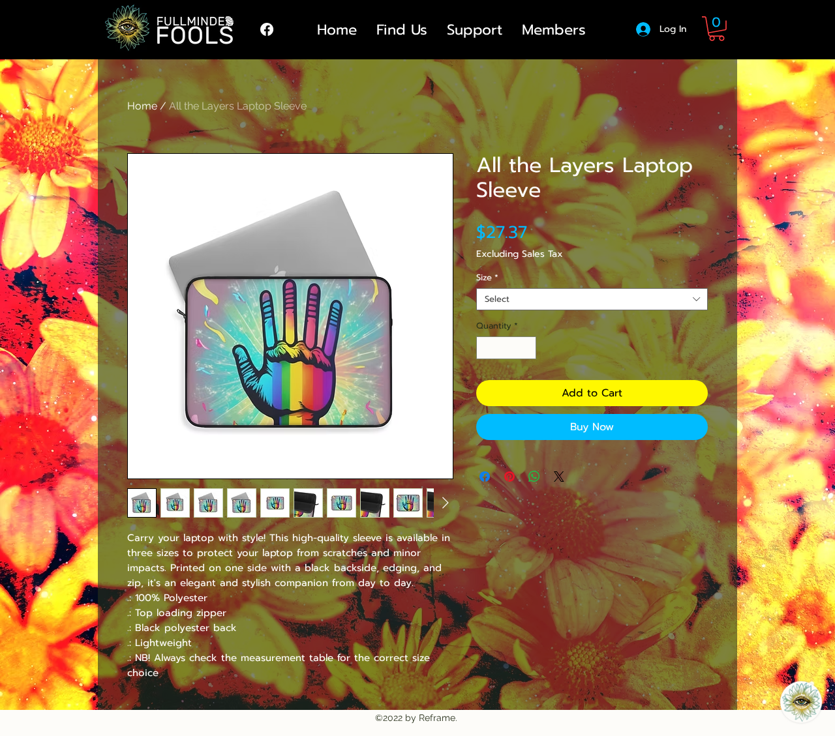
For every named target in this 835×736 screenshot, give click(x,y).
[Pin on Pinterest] (509, 476)
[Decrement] (486, 348)
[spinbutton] (506, 348)
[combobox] (592, 299)
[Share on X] (559, 476)
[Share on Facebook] (485, 476)
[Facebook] (266, 29)
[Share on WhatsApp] (534, 476)
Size (487, 277)
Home (142, 106)
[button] (716, 28)
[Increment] (527, 348)
